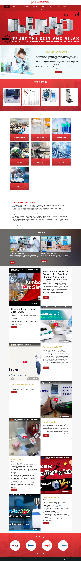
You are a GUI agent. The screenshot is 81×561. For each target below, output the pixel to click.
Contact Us (73, 6)
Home (7, 6)
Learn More (12, 262)
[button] (58, 72)
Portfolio (14, 6)
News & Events (40, 9)
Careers (64, 6)
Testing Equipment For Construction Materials (29, 6)
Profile (57, 6)
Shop (50, 6)
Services (43, 6)
